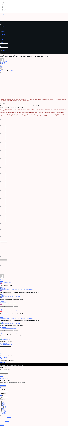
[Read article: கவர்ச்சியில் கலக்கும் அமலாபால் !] (34, 349)
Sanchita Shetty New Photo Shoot (6, 355)
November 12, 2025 (3, 343)
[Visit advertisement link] (3, 20)
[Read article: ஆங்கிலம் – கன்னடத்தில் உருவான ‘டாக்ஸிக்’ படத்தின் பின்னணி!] (34, 296)
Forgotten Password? (4, 378)
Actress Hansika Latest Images (6, 341)
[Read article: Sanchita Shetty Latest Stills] (34, 344)
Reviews (3, 4)
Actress (5, 407)
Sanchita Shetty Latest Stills (5, 346)
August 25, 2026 (3, 288)
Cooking (3, 11)
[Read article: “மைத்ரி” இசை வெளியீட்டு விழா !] (34, 282)
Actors (5, 406)
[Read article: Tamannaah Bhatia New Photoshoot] (34, 358)
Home (3, 2)
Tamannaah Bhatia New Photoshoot (7, 360)
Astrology (4, 12)
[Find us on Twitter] (0, 363)
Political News (4, 9)
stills (4, 63)
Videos (3, 8)
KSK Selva (9, 365)
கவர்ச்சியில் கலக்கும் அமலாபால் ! (6, 351)
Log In (1, 387)
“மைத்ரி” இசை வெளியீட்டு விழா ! (6, 103)
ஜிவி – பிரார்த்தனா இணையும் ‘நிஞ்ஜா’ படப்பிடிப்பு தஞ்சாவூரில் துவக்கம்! (13, 313)
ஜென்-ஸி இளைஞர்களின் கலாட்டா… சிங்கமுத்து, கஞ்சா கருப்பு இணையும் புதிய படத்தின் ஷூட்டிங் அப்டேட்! (19, 105)
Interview (3, 5)
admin (6, 61)
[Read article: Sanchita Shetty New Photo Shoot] (34, 353)
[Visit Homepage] (10, 19)
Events (3, 7)
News (3, 3)
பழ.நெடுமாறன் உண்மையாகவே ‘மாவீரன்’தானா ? (9, 306)
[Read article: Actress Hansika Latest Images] (34, 339)
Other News (4, 10)
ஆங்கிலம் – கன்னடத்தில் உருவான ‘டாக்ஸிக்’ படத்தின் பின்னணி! (11, 107)
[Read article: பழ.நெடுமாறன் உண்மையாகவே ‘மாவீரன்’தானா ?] (34, 303)
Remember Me (4, 374)
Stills (3, 6)
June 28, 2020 (2, 62)
